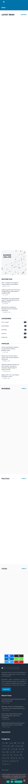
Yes (8, 781)
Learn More (6, 689)
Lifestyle (12, 743)
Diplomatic (5, 749)
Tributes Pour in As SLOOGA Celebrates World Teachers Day (14, 153)
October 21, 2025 (6, 312)
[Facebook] (9, 656)
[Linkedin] (9, 659)
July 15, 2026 (5, 294)
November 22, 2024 (8, 609)
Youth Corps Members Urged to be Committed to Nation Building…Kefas (10, 348)
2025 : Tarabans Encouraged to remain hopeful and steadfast (10, 283)
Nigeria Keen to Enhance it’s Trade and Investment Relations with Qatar (13, 232)
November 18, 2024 (8, 469)
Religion (5, 752)
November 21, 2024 (8, 636)
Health (21, 749)
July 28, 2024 (5, 303)
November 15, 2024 (8, 649)
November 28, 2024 (8, 403)
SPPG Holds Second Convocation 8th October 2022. (13, 50)
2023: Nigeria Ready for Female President (12, 102)
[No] (26, 778)
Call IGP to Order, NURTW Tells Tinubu (13, 25)
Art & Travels (17, 755)
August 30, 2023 (7, 37)
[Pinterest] (18, 662)
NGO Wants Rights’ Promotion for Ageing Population (11, 127)
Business (5, 758)
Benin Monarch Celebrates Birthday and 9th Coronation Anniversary (9, 308)
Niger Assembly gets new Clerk (15, 447)
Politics (21, 743)
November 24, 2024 (8, 596)
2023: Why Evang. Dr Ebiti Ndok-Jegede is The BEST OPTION (12, 206)
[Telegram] (9, 662)
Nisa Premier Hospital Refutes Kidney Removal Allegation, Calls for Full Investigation (12, 715)
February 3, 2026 (6, 360)
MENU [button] (4, 7)
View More (23, 14)
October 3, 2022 (7, 245)
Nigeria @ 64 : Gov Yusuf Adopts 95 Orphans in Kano (10, 375)
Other (5, 743)
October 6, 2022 (7, 63)
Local (12, 752)
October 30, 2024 (6, 371)
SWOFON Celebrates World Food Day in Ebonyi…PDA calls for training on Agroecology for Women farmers (10, 367)
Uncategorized (6, 764)
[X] (18, 656)
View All (24, 388)
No (12, 781)
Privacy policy (18, 781)
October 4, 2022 (7, 219)
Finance (19, 752)
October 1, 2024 (6, 378)
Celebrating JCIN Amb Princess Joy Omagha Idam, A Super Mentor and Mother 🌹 (11, 291)
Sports (20, 758)
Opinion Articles (7, 755)
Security (14, 749)
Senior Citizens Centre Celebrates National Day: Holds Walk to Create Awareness (13, 78)
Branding (5, 761)
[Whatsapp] (18, 659)
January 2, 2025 (6, 286)
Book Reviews (14, 761)
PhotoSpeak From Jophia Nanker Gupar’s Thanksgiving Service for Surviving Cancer (10, 300)
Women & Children (8, 746)
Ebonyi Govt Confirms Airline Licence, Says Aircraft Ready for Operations (10, 357)
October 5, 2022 (7, 192)
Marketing (13, 758)
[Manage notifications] (24, 780)
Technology (19, 746)
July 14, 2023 (5, 352)
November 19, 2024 (8, 416)
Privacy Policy (5, 770)
